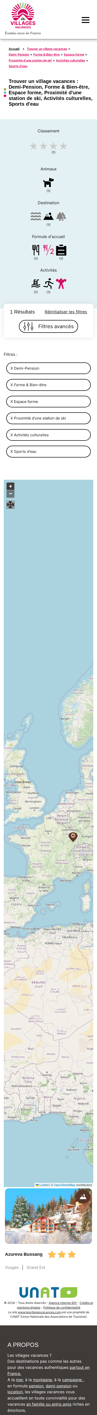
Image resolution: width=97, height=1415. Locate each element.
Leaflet (44, 1185)
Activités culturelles (70, 60)
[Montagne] (48, 217)
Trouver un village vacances (47, 49)
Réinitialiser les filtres (66, 311)
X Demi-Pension (24, 368)
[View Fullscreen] (10, 504)
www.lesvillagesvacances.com (40, 1312)
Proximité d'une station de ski (30, 60)
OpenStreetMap (64, 1185)
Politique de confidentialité (61, 1307)
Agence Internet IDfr (63, 1303)
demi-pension (58, 1385)
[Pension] (36, 251)
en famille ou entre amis (48, 1404)
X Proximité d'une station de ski (38, 418)
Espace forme (74, 54)
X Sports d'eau (23, 451)
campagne (72, 1379)
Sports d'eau (18, 66)
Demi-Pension (19, 54)
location (15, 1391)
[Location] (61, 251)
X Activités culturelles (29, 435)
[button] (73, 837)
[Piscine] (36, 284)
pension (36, 1385)
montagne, (43, 1379)
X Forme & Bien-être (28, 384)
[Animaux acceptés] (48, 183)
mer (19, 1379)
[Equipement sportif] (48, 284)
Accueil (14, 49)
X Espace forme (24, 401)
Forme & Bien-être (46, 54)
